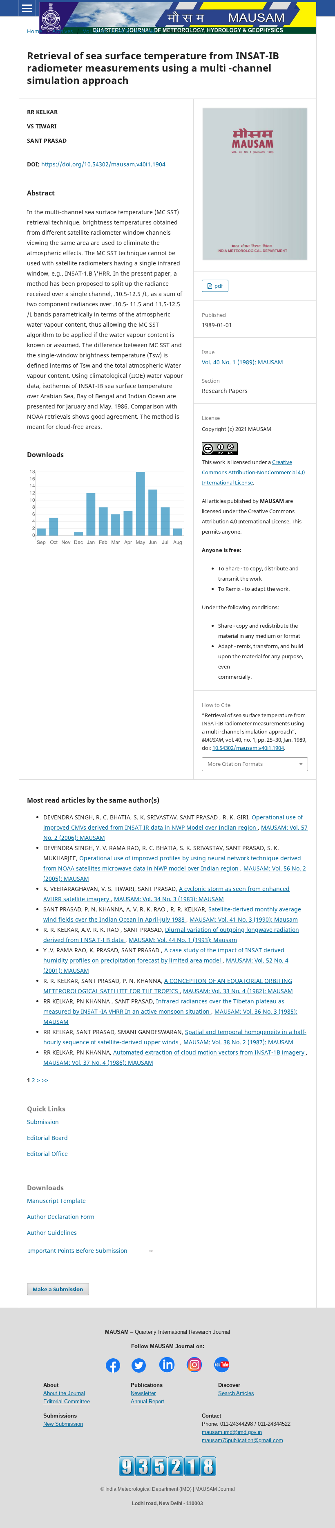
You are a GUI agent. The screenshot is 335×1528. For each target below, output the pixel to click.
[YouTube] (221, 1372)
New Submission (63, 1424)
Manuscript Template (56, 1201)
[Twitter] (139, 1372)
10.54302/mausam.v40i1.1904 (248, 748)
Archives (62, 31)
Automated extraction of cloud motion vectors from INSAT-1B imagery (209, 1052)
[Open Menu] (27, 8)
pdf (218, 285)
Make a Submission (58, 1289)
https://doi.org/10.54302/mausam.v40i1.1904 (103, 164)
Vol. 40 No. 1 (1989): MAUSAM (119, 31)
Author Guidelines (52, 1232)
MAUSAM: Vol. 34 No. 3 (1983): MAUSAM (169, 899)
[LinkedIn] (167, 1372)
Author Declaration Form (60, 1217)
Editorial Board (47, 1138)
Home (34, 31)
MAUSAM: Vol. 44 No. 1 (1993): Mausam (183, 940)
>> (45, 1080)
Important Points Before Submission (77, 1250)
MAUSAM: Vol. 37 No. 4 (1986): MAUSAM (98, 1062)
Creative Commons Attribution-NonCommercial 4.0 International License (253, 472)
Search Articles (236, 1393)
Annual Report (147, 1401)
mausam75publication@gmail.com (242, 1440)
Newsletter (143, 1393)
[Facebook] (113, 1372)
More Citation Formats (235, 763)
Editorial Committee (66, 1401)
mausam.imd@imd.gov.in (232, 1432)
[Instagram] (194, 1372)
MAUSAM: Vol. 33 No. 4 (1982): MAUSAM (238, 991)
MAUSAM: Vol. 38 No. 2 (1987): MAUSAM (238, 1042)
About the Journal (64, 1393)
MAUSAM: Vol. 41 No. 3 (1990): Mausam (244, 919)
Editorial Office (47, 1154)
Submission (43, 1122)
